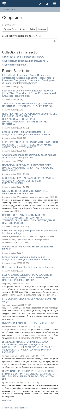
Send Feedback (20, 407)
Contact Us (7, 407)
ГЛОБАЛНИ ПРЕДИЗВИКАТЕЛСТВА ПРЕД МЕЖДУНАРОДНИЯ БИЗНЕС (25, 192)
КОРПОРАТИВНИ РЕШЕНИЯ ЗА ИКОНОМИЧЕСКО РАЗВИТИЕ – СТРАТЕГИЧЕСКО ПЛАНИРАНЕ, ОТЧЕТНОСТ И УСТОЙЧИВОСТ (30, 144)
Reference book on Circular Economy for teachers (28, 267)
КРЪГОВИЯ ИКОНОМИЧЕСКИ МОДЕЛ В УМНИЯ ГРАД (29, 300)
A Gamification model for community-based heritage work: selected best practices (29, 156)
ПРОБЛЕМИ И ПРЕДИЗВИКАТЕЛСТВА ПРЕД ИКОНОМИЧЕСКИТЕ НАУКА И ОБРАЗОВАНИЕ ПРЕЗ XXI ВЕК (27, 167)
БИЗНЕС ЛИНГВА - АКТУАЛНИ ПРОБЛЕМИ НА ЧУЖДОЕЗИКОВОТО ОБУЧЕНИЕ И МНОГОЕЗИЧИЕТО (28, 180)
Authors (23, 29)
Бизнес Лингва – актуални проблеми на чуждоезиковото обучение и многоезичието (26, 133)
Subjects (42, 29)
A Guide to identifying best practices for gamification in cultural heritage (29, 232)
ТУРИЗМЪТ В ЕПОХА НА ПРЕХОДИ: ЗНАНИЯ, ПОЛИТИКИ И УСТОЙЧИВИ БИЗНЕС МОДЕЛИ (27, 105)
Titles (32, 29)
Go (54, 41)
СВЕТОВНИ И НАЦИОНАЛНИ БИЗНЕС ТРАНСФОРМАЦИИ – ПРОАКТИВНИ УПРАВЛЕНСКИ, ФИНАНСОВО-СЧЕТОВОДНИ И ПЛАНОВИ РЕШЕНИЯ (28, 218)
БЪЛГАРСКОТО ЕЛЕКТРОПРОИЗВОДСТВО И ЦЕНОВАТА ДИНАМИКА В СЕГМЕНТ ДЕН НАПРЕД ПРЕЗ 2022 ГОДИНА (27, 277)
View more (6, 400)
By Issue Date (10, 29)
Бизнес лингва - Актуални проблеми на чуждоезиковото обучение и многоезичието (26, 258)
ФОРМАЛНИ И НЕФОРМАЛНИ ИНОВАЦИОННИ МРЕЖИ (28, 248)
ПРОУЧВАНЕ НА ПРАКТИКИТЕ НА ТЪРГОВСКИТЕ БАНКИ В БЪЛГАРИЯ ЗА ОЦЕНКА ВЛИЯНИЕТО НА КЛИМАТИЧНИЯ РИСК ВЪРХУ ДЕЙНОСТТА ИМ (29, 374)
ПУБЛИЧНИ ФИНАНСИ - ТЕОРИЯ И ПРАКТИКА (28, 323)
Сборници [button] (9, 9)
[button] (39, 3)
